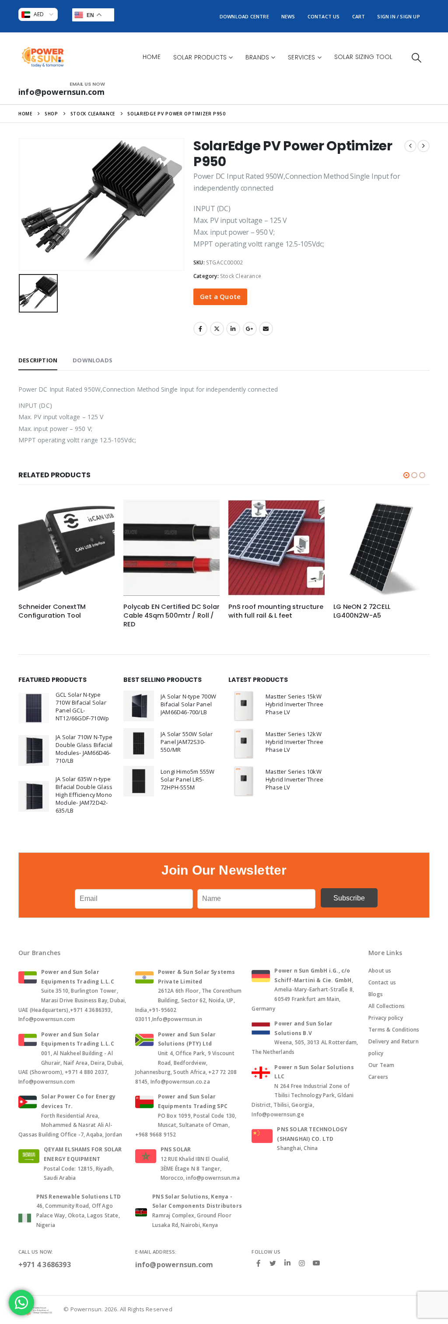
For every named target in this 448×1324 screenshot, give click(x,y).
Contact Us (324, 16)
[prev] (410, 146)
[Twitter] (273, 1262)
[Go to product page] (66, 548)
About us (380, 970)
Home (152, 56)
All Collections (386, 1006)
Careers (378, 1077)
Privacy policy (385, 1018)
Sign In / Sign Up (398, 16)
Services (301, 57)
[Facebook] (258, 1262)
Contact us (382, 982)
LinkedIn (233, 329)
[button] (416, 57)
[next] (423, 146)
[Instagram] (301, 1262)
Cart (358, 16)
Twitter (217, 329)
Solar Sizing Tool (363, 56)
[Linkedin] (287, 1263)
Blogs (375, 994)
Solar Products (200, 57)
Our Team (381, 1065)
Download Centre (244, 16)
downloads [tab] (92, 360)
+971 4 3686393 (44, 1264)
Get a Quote (220, 296)
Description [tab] (37, 360)
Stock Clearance (240, 276)
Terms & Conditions (394, 1029)
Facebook (200, 329)
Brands (257, 57)
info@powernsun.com (174, 1264)
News (288, 16)
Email (266, 329)
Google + (250, 329)
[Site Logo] (42, 57)
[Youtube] (316, 1263)
